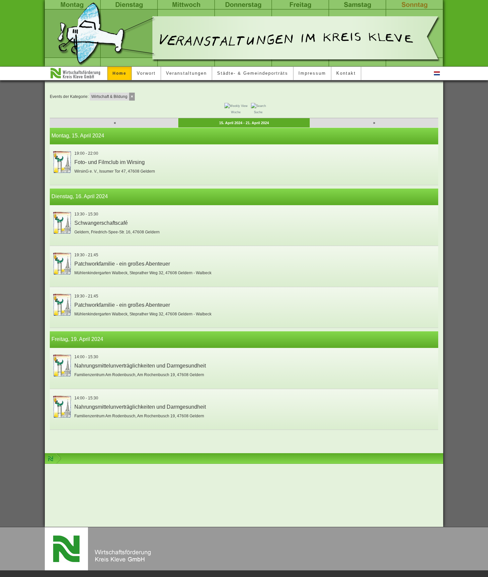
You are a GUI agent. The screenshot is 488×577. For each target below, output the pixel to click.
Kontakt (346, 73)
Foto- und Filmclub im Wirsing (109, 162)
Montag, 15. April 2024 (77, 135)
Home (119, 73)
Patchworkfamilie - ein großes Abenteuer (122, 264)
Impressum (312, 73)
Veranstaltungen (186, 73)
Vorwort (146, 73)
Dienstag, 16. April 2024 (79, 196)
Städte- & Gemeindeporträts (252, 73)
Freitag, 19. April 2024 (77, 339)
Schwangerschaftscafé (101, 223)
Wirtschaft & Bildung (109, 96)
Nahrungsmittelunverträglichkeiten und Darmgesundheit (140, 366)
